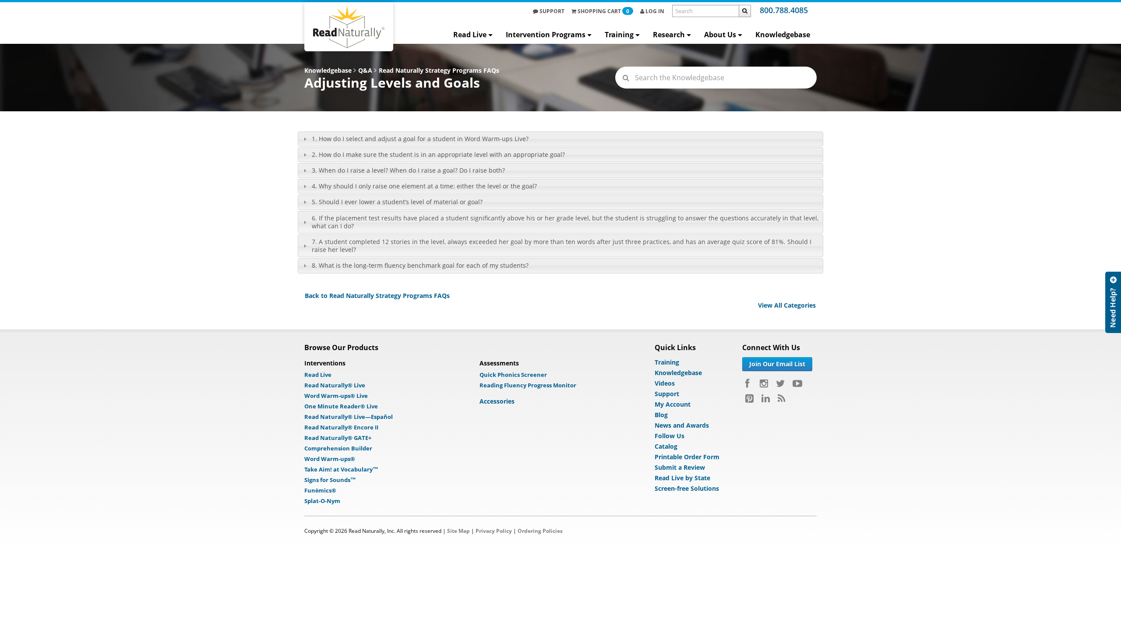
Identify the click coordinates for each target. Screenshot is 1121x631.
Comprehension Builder (338, 448)
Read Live (469, 34)
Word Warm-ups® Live (336, 396)
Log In (654, 11)
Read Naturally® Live (334, 385)
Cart (603, 11)
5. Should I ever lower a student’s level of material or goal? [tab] (397, 202)
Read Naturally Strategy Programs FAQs (439, 70)
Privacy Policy (494, 531)
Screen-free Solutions (687, 488)
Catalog (666, 446)
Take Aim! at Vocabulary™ (341, 469)
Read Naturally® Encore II (341, 427)
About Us (720, 34)
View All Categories (787, 305)
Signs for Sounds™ (330, 480)
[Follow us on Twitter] (780, 383)
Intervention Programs (545, 34)
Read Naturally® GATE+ (337, 438)
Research (669, 34)
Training (619, 34)
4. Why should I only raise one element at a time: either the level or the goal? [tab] (424, 186)
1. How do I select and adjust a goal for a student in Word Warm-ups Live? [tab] (420, 139)
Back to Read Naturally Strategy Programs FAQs (377, 295)
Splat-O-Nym (322, 501)
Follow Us (669, 436)
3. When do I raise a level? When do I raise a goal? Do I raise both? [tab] (408, 170)
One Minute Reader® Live (341, 406)
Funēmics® (320, 490)
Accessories (497, 401)
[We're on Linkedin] (765, 398)
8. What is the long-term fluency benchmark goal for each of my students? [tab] (420, 265)
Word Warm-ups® (329, 459)
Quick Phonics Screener (513, 375)
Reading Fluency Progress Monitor (527, 385)
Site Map (458, 531)
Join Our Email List (777, 364)
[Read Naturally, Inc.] (348, 26)
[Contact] (1113, 372)
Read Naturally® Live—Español (348, 417)
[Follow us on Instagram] (764, 383)
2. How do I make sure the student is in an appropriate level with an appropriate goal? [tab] (438, 154)
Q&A (365, 70)
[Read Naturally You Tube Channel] (797, 383)
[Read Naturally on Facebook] (748, 383)
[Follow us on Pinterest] (749, 398)
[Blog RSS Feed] (781, 398)
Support (551, 11)
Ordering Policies (540, 531)
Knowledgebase (782, 34)
